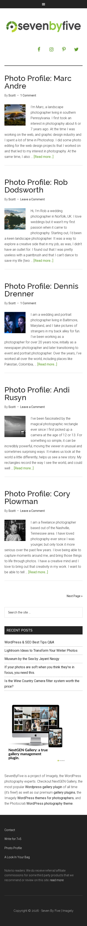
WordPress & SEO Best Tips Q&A (29, 642)
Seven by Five (43, 26)
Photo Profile (13, 848)
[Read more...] (43, 157)
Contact (9, 830)
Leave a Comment (32, 199)
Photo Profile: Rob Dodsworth (36, 186)
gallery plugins (64, 792)
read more (57, 880)
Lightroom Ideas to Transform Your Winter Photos (40, 650)
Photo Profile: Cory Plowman (37, 497)
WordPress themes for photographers (45, 798)
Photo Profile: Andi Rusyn (37, 393)
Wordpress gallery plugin (43, 787)
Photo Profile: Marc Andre (38, 82)
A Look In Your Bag (17, 857)
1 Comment (28, 95)
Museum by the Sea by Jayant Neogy (31, 659)
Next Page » (75, 596)
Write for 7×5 (12, 839)
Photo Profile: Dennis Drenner (41, 290)
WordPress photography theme (49, 803)
